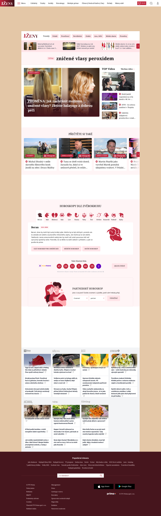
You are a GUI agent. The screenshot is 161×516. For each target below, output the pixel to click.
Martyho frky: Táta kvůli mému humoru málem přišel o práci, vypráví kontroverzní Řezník (64, 421)
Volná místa (30, 488)
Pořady (109, 3)
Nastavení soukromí (58, 509)
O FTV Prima (30, 485)
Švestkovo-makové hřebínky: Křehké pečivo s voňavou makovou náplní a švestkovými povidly (123, 380)
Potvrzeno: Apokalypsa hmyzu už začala (94, 369)
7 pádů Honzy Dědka (33, 465)
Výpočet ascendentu (112, 465)
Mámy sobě (119, 3)
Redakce (54, 505)
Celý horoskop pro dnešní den (46, 249)
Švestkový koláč (87, 468)
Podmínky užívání (32, 498)
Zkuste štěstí (119, 266)
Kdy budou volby (102, 462)
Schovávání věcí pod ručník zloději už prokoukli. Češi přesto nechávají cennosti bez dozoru (37, 391)
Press (53, 488)
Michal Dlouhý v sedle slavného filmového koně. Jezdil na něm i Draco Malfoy (40, 164)
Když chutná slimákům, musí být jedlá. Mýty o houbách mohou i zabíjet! (94, 442)
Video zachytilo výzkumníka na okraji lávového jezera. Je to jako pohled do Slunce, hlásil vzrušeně (94, 391)
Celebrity (34, 3)
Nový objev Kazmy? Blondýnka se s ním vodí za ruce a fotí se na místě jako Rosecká (66, 442)
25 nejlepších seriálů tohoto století (37, 419)
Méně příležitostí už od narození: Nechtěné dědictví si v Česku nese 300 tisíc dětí (47, 47)
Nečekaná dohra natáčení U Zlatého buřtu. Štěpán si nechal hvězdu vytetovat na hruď (65, 370)
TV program (69, 462)
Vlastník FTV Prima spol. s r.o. (36, 505)
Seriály (50, 3)
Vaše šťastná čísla (78, 261)
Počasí (92, 462)
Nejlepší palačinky (74, 468)
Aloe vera (83, 465)
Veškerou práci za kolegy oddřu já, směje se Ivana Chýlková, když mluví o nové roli (65, 380)
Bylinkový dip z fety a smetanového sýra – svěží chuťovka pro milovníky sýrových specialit (123, 370)
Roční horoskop (91, 249)
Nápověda (54, 502)
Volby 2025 (45, 465)
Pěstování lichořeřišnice (96, 465)
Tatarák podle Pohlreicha (69, 465)
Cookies (29, 502)
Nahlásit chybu (31, 509)
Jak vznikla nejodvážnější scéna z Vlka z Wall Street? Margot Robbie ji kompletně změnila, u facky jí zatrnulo (37, 443)
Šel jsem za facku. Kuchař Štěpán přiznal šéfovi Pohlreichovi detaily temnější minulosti (65, 391)
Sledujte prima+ (73, 3)
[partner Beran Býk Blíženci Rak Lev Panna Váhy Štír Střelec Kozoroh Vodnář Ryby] (97, 298)
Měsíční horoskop (71, 249)
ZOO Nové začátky (115, 462)
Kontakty (54, 495)
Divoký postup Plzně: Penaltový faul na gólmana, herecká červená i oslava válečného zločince (37, 380)
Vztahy (42, 3)
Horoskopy (60, 3)
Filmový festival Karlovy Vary (93, 3)
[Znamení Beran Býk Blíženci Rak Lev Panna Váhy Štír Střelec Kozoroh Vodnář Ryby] (80, 298)
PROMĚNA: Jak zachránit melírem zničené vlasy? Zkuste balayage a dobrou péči (60, 105)
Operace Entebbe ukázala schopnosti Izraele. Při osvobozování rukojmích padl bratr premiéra (95, 381)
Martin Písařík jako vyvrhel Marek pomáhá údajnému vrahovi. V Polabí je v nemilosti (109, 166)
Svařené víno (55, 465)
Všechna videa (127, 69)
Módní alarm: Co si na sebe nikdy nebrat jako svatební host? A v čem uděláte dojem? (125, 47)
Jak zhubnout (32, 462)
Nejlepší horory (58, 462)
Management (55, 485)
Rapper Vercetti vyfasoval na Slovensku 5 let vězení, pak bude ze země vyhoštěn (66, 431)
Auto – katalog (128, 462)
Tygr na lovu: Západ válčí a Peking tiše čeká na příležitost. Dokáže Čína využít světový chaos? (37, 370)
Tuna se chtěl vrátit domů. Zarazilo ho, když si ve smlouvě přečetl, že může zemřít (75, 166)
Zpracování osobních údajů (60, 498)
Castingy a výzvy (57, 492)
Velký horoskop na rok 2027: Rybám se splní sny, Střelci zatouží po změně (86, 46)
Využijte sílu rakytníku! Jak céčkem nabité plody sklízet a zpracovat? (95, 420)
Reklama (29, 492)
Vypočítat (114, 298)
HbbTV (28, 495)
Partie (86, 462)
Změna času (79, 462)
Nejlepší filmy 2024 (45, 462)
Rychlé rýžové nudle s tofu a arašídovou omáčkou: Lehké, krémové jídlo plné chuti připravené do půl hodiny (123, 392)
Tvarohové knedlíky (128, 465)
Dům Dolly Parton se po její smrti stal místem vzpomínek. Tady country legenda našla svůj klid (94, 431)
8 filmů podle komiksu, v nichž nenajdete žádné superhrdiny (35, 430)
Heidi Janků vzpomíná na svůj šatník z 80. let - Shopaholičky (126, 98)
